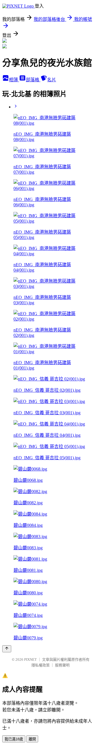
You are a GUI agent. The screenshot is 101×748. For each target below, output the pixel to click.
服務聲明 (62, 665)
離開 (32, 739)
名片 (51, 79)
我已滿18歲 (13, 739)
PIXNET (30, 659)
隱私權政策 (40, 665)
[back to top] (6, 648)
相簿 (14, 79)
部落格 (33, 79)
